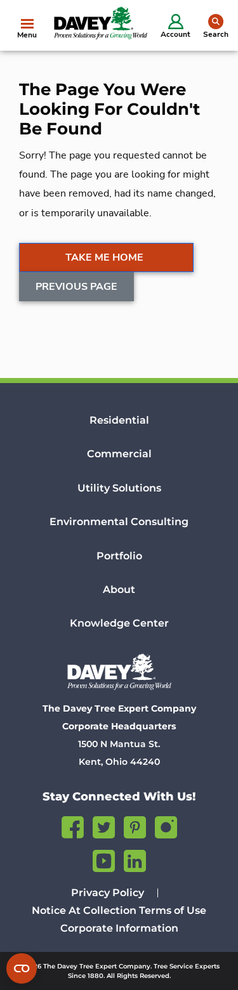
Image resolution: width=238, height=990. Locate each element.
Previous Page (76, 287)
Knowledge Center (119, 623)
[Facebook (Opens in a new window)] (73, 825)
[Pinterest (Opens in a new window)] (135, 825)
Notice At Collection (84, 910)
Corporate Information (119, 928)
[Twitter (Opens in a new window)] (104, 825)
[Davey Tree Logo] (119, 671)
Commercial (119, 454)
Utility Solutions (119, 488)
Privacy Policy (107, 893)
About (119, 589)
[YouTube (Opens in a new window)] (104, 859)
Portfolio (119, 556)
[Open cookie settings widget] (21, 968)
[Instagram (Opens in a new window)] (166, 825)
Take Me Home (104, 257)
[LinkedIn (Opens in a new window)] (135, 859)
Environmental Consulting (119, 522)
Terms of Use (172, 910)
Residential (119, 420)
